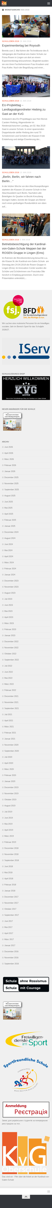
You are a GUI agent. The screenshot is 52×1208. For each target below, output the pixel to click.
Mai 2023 (8, 611)
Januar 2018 (9, 891)
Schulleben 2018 (10, 41)
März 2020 (9, 769)
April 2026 (8, 453)
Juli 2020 (8, 757)
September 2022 (11, 660)
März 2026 (9, 459)
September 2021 (11, 708)
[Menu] (48, 3)
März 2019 (9, 836)
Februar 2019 (10, 842)
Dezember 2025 (11, 477)
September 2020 (11, 751)
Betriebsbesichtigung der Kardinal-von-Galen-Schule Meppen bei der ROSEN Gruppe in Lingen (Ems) (24, 248)
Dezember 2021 (11, 696)
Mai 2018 (8, 872)
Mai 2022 (8, 678)
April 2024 (8, 556)
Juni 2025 (8, 502)
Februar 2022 (10, 690)
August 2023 (9, 593)
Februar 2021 (10, 733)
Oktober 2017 (10, 909)
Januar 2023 (9, 635)
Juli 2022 (8, 666)
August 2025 (9, 495)
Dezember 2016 (11, 951)
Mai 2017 (8, 927)
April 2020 (8, 763)
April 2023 (8, 617)
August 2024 (9, 538)
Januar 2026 (9, 471)
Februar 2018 (10, 884)
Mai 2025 (8, 508)
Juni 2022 (8, 672)
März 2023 (9, 623)
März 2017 (9, 939)
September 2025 (11, 489)
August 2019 (9, 805)
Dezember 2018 (11, 848)
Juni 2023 (8, 605)
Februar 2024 (10, 568)
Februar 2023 (10, 629)
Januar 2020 (9, 781)
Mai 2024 (8, 550)
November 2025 (11, 483)
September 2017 (11, 915)
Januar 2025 (9, 526)
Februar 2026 (10, 465)
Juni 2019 (8, 818)
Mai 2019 (8, 824)
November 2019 (11, 793)
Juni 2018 (8, 866)
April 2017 (8, 933)
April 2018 (8, 878)
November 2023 (11, 587)
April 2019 (8, 830)
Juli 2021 (8, 714)
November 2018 (11, 854)
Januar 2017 (9, 945)
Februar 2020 (10, 775)
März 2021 (9, 726)
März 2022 (9, 684)
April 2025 (8, 514)
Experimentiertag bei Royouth (21, 45)
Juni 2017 (8, 921)
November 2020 (11, 745)
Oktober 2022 (10, 653)
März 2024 (9, 562)
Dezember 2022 (11, 641)
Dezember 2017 (11, 897)
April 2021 (8, 720)
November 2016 (11, 957)
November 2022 (11, 647)
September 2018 (11, 860)
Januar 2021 (9, 739)
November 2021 (11, 702)
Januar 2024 (9, 574)
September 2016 (11, 963)
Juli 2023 (8, 599)
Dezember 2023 (11, 581)
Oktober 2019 (10, 799)
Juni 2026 (8, 447)
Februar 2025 (10, 520)
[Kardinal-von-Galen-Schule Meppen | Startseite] (5, 3)
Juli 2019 (8, 812)
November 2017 (11, 903)
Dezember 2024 (11, 532)
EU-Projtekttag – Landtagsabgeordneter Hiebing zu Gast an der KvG (23, 109)
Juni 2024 (8, 544)
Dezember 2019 (11, 787)
